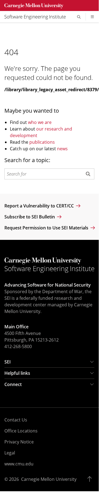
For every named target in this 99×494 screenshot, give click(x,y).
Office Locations (21, 431)
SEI (7, 362)
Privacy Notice (19, 442)
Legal (9, 453)
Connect (13, 384)
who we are (40, 122)
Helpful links (17, 373)
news (62, 149)
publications (42, 142)
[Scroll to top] (90, 479)
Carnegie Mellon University (49, 479)
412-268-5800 (18, 346)
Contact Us (15, 420)
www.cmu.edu (18, 464)
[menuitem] (37, 16)
